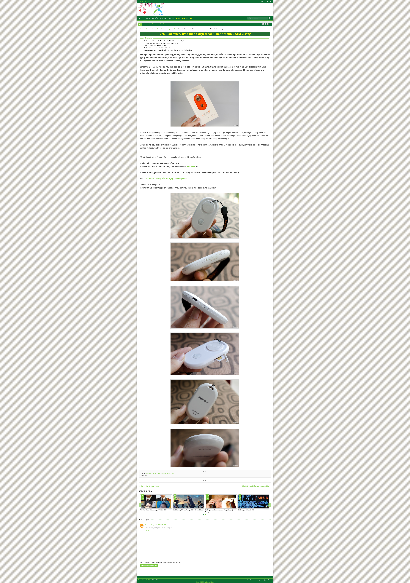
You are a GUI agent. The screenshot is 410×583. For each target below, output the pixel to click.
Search (270, 18)
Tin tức (173, 473)
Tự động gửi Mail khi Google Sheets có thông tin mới (161, 43)
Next (140, 505)
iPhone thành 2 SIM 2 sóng (161, 473)
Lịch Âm (147, 1)
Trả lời (147, 530)
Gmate (148, 473)
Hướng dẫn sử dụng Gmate (148, 510)
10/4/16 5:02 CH (160, 525)
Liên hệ (141, 1)
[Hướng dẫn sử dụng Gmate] (156, 501)
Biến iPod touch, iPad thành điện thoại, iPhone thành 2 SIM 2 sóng (205, 34)
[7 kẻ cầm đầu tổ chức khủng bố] (253, 501)
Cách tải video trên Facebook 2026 (155, 45)
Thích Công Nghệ (144, 580)
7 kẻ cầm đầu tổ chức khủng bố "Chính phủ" (251, 510)
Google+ (267, 1)
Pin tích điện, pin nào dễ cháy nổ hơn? (157, 48)
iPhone (212, 582)
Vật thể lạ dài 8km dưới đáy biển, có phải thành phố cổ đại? (164, 41)
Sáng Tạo (163, 18)
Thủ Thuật (146, 18)
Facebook (265, 1)
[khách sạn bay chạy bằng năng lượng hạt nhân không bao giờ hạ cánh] (188, 501)
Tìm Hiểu (155, 18)
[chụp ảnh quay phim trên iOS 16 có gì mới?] (221, 501)
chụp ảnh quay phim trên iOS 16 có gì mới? (218, 510)
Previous (269, 505)
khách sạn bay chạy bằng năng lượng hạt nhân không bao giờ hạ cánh (168, 50)
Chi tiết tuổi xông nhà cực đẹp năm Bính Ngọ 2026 (161, 24)
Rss (270, 1)
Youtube (262, 1)
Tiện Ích (171, 18)
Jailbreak (191, 166)
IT (139, 18)
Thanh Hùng (149, 525)
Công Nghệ (199, 582)
